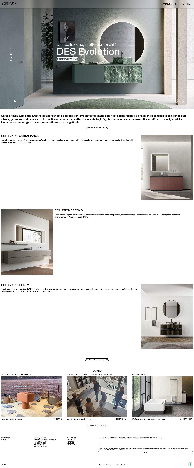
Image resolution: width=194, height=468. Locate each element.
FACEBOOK (71, 440)
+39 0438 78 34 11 (40, 443)
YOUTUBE (70, 443)
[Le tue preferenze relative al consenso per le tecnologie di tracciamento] (190, 464)
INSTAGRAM (71, 438)
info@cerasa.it (39, 445)
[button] (175, 100)
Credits (3, 465)
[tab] (11, 101)
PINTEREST (71, 445)
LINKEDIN (70, 441)
